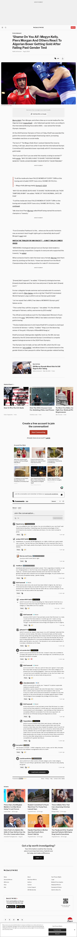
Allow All (57, 933)
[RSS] (22, 919)
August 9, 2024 (41, 185)
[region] (38, 930)
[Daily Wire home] (38, 27)
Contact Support (32, 887)
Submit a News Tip (56, 889)
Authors (30, 882)
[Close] (74, 929)
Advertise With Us (32, 879)
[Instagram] (13, 919)
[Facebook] (5, 919)
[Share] (63, 58)
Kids (5, 887)
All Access (6, 882)
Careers (30, 884)
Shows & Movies (8, 879)
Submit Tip (39, 857)
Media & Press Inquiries (57, 882)
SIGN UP (73, 27)
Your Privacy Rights (56, 877)
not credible (27, 348)
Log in (48, 438)
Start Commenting (38, 432)
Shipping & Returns (56, 884)
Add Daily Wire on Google (39, 114)
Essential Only (57, 930)
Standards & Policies (56, 887)
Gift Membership (32, 889)
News (5, 877)
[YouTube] (17, 919)
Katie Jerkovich (17, 51)
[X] (9, 919)
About (29, 877)
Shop (5, 884)
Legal (52, 879)
